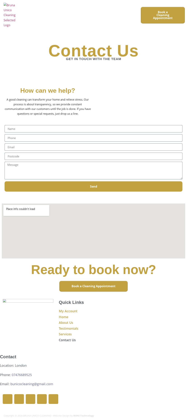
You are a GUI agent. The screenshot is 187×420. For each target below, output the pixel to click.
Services (65, 334)
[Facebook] (7, 399)
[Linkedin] (30, 399)
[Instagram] (19, 399)
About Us (66, 322)
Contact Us (67, 340)
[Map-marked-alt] (53, 399)
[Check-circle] (42, 399)
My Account (68, 311)
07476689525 (22, 375)
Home (63, 317)
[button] (132, 15)
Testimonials (68, 328)
